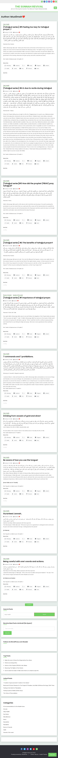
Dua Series (6, 714)
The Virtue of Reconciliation (10, 693)
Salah (4, 729)
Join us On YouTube (54, 1)
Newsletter (6, 722)
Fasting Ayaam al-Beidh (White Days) (13, 690)
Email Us (56, 1)
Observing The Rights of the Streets (14, 668)
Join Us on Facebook (44, 1)
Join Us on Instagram (49, 1)
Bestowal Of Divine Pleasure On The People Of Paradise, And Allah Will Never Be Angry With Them (28, 685)
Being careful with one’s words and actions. (23, 561)
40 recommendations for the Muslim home (14, 706)
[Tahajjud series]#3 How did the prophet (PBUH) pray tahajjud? (28, 184)
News (4, 719)
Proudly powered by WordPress (19, 754)
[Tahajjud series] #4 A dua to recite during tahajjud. (27, 88)
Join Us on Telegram (51, 1)
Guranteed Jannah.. (12, 513)
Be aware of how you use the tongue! (20, 460)
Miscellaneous (6, 716)
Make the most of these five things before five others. (18, 660)
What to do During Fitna (11, 662)
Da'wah (5, 709)
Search (44, 614)
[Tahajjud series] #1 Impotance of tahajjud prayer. (27, 297)
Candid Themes (43, 754)
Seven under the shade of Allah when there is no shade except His (22, 670)
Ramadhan (6, 724)
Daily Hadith (6, 24)
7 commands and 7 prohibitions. (18, 356)
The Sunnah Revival (29, 6)
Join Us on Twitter (47, 1)
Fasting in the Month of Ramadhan (12, 688)
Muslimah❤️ (17, 32)
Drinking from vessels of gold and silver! (22, 416)
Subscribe (7, 633)
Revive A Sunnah (7, 295)
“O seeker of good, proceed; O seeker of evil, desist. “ (16, 682)
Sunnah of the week (18, 295)
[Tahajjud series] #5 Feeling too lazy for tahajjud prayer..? (26, 28)
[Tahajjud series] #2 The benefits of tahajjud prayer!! (28, 242)
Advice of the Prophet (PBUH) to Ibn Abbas (16, 665)
